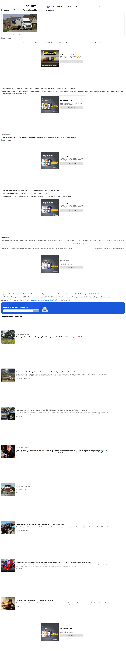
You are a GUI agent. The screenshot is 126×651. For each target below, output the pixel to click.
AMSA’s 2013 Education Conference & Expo (38, 300)
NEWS (48, 6)
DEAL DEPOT (76, 6)
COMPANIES (68, 6)
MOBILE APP (60, 6)
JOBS (53, 6)
